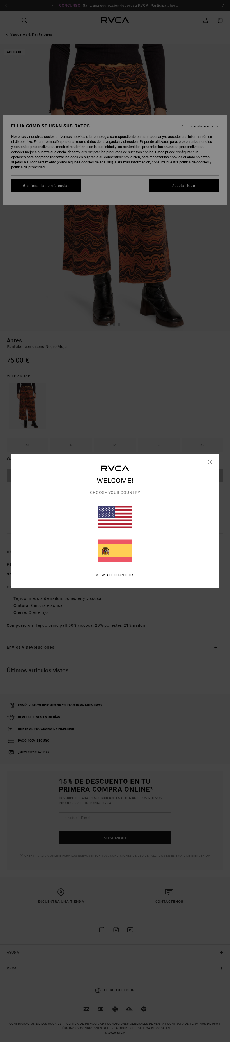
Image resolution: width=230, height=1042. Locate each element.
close (210, 461)
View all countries (115, 575)
